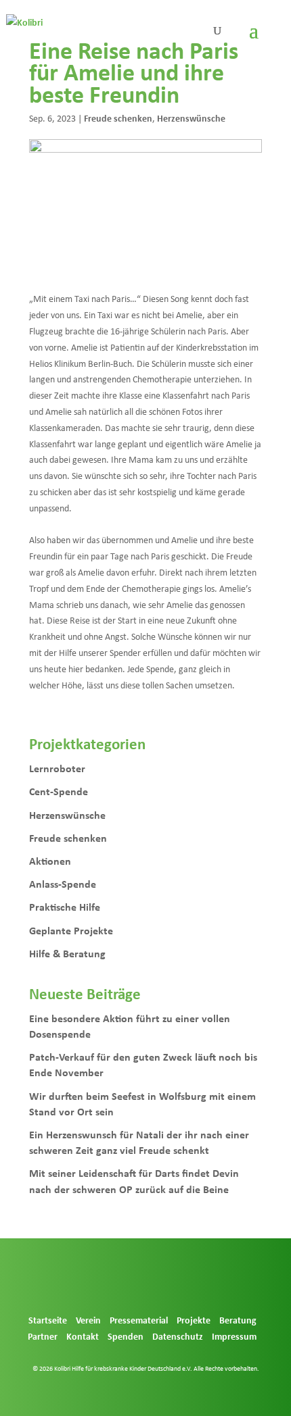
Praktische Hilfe (64, 906)
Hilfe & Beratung (67, 953)
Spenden (125, 1336)
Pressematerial (139, 1319)
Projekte (193, 1319)
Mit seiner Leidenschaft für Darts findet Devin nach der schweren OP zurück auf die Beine (134, 1180)
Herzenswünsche (191, 117)
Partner (43, 1336)
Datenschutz (177, 1336)
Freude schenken (118, 117)
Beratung (237, 1319)
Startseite (47, 1319)
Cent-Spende (58, 791)
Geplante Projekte (71, 930)
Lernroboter (57, 768)
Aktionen (50, 860)
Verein (88, 1319)
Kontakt (82, 1336)
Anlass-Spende (62, 883)
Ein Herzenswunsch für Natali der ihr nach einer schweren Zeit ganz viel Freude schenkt (139, 1142)
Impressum (234, 1336)
